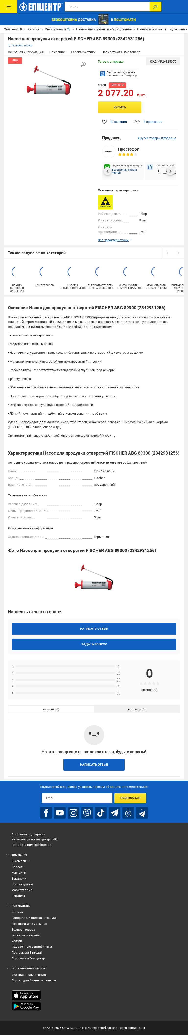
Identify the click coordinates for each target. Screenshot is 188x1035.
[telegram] (114, 813)
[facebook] (46, 813)
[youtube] (60, 813)
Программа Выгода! (27, 952)
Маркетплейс (22, 890)
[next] (178, 253)
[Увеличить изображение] (83, 64)
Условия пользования (29, 975)
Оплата (17, 912)
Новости (18, 867)
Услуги (17, 941)
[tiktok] (101, 813)
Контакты (19, 872)
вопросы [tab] (134, 709)
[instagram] (73, 813)
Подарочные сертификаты (32, 946)
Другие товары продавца (157, 138)
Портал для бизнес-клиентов (34, 980)
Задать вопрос (94, 644)
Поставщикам (22, 884)
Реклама (18, 896)
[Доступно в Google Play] (26, 1006)
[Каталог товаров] (8, 6)
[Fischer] (110, 202)
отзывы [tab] (49, 709)
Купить (120, 107)
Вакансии (19, 878)
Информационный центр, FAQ (34, 839)
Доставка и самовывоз (29, 923)
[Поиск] (155, 6)
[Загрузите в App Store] (26, 995)
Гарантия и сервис (26, 935)
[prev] (167, 253)
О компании (21, 861)
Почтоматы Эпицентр (28, 958)
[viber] (87, 813)
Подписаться (130, 798)
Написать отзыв (94, 628)
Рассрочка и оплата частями (34, 918)
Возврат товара (23, 929)
